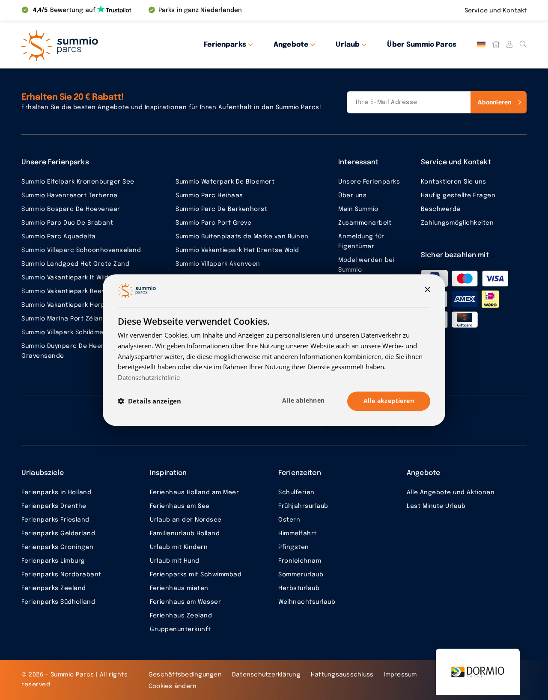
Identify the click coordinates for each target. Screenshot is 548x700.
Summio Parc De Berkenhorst (221, 209)
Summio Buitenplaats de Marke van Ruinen (242, 237)
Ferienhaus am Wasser (185, 602)
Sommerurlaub (300, 575)
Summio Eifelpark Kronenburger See (77, 182)
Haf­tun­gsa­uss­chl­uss (342, 675)
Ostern (289, 520)
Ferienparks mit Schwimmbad (195, 575)
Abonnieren (494, 102)
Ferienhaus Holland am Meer (194, 492)
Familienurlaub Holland (185, 534)
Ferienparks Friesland (55, 520)
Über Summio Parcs (421, 44)
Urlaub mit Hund (175, 561)
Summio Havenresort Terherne (69, 196)
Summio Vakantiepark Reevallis (69, 291)
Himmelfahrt (297, 534)
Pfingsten (293, 547)
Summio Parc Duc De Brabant (67, 223)
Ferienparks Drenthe (53, 506)
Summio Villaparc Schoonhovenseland (81, 250)
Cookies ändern (173, 686)
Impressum (400, 675)
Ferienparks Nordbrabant (61, 575)
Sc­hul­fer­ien (296, 492)
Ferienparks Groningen (57, 547)
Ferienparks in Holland (56, 492)
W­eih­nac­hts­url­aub (306, 602)
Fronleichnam (299, 561)
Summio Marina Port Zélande (66, 319)
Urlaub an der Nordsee (186, 520)
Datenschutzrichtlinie (149, 377)
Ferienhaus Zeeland (181, 616)
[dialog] (274, 350)
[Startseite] (495, 44)
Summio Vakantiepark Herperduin (73, 305)
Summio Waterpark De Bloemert (225, 182)
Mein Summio (358, 209)
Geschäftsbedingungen (185, 675)
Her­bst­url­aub (298, 588)
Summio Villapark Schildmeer (65, 332)
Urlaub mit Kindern (179, 547)
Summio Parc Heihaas (209, 196)
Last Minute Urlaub (436, 506)
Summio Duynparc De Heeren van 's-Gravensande (78, 351)
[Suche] (523, 44)
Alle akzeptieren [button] (388, 401)
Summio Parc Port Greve (213, 223)
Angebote (291, 44)
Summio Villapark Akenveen (218, 264)
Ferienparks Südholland (58, 602)
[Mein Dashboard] (509, 44)
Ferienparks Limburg (53, 561)
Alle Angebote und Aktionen (450, 492)
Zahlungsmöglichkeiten (457, 223)
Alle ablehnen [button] (303, 400)
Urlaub (348, 44)
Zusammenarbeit (364, 223)
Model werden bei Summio (366, 265)
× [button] (427, 290)
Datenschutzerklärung (266, 675)
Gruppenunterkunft (180, 629)
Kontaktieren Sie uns (453, 182)
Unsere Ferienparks (369, 182)
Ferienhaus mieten (179, 588)
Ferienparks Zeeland (53, 588)
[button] (149, 401)
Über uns (352, 196)
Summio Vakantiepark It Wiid (65, 278)
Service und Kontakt (496, 11)
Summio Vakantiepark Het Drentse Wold (237, 250)
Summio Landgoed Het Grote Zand (75, 264)
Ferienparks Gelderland (58, 534)
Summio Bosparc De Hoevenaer (70, 209)
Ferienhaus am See (180, 506)
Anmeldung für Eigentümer (361, 241)
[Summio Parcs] (98, 44)
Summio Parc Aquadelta (58, 237)
